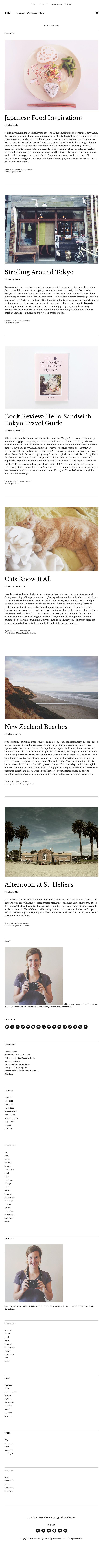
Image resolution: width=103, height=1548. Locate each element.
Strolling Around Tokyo (39, 272)
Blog (34, 4)
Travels (18, 172)
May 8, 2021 (9, 782)
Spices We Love (11, 1052)
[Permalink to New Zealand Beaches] (51, 718)
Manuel (18, 734)
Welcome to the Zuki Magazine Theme (20, 1058)
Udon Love (9, 1074)
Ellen (17, 125)
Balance (8, 1409)
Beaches (8, 1416)
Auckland (8, 1413)
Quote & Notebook (12, 1061)
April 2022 (9, 1104)
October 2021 (10, 1115)
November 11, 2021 (11, 169)
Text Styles (44, 4)
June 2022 (9, 1101)
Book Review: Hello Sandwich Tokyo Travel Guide (48, 420)
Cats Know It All (28, 579)
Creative (12, 633)
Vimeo (49, 1532)
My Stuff (8, 1399)
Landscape (8, 784)
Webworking (9, 1215)
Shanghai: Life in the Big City (16, 1068)
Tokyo (7, 1388)
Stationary (9, 1201)
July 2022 (8, 1097)
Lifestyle (28, 633)
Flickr (60, 1532)
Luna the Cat (20, 587)
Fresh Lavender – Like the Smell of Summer (21, 1071)
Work (7, 1222)
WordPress (9, 1218)
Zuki (7, 12)
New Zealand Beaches (36, 726)
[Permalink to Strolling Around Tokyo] (51, 263)
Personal (8, 1194)
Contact (68, 4)
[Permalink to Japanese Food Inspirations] (51, 109)
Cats (6, 633)
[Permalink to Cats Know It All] (51, 570)
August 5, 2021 (10, 631)
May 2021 (8, 1125)
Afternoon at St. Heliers (39, 884)
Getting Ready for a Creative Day (17, 1064)
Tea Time (8, 1406)
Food (6, 926)
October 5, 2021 (10, 320)
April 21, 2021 (9, 923)
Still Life (8, 1395)
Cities (7, 323)
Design (7, 172)
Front (7, 1447)
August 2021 (9, 1122)
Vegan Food (9, 1211)
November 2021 (11, 1111)
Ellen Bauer (19, 279)
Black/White (9, 1402)
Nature (15, 784)
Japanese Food (11, 1392)
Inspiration (9, 1385)
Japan (13, 172)
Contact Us (9, 1443)
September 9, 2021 (11, 481)
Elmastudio (20, 633)
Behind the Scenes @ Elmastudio (18, 1055)
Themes (8, 1204)
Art (6, 484)
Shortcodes (57, 4)
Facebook (43, 1532)
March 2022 (9, 1108)
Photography (23, 784)
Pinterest (54, 1532)
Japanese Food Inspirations (44, 117)
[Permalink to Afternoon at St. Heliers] (51, 876)
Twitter (38, 1532)
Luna (34, 633)
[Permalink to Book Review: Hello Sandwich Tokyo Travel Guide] (51, 407)
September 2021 (11, 1118)
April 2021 (8, 1129)
